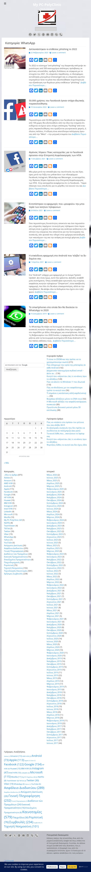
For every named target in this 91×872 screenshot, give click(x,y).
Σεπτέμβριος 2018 (55, 700)
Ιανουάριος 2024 (54, 523)
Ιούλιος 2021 (52, 604)
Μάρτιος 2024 (53, 517)
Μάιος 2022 (52, 576)
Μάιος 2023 (52, 545)
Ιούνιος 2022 (52, 573)
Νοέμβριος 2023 (54, 528)
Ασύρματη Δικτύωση (13, 545)
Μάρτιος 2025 (53, 486)
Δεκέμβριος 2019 (54, 658)
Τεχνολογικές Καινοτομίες (15, 571)
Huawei (7, 500)
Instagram (8, 506)
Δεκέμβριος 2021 (54, 590)
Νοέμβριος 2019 (54, 661)
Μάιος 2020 (52, 644)
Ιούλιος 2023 (52, 539)
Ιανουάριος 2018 (54, 723)
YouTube (8, 542)
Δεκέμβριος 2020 (54, 624)
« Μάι (6, 463)
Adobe (7, 477)
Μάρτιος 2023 (53, 551)
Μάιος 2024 (52, 511)
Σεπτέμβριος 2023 (55, 534)
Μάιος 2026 (52, 475)
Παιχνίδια (20, 817)
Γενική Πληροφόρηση (13, 551)
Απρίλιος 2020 (53, 647)
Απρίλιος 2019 (53, 681)
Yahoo (7, 539)
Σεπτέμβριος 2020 (55, 633)
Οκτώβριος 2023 (54, 531)
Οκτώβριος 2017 (54, 732)
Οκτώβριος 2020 (54, 630)
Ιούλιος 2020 (52, 638)
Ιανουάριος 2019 (54, 689)
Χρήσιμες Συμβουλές (13, 573)
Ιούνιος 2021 (52, 607)
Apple (6, 489)
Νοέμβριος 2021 (54, 593)
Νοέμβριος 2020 (54, 627)
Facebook (8, 491)
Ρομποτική (9, 565)
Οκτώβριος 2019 (54, 664)
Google (7, 494)
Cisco (32, 760)
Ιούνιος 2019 (52, 675)
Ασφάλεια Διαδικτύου (13, 548)
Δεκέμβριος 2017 (54, 726)
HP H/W (7, 497)
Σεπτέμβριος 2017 (55, 734)
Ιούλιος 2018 (52, 706)
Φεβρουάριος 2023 (55, 554)
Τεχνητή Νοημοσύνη (13, 568)
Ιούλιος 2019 (52, 672)
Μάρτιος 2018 (53, 717)
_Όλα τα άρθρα (11, 475)
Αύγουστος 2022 (54, 568)
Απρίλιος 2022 (53, 579)
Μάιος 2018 (52, 712)
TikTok (7, 528)
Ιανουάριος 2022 (54, 588)
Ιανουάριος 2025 (54, 491)
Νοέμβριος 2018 (54, 695)
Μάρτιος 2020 (53, 650)
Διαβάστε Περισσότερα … (46, 292)
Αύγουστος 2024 (54, 506)
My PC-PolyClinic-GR (13, 520)
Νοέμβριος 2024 (54, 497)
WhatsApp (8, 537)
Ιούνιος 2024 (52, 508)
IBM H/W (8, 503)
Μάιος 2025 (52, 480)
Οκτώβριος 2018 (54, 698)
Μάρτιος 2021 (53, 616)
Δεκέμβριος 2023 (54, 525)
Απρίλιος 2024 (53, 514)
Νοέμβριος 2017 (54, 729)
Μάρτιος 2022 (53, 582)
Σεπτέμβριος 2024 (55, 503)
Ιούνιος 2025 (52, 477)
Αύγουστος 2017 (54, 737)
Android (7, 486)
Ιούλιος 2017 (52, 740)
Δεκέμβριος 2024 (54, 494)
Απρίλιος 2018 (53, 715)
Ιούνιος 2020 (52, 641)
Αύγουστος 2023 (54, 537)
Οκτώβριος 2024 (54, 500)
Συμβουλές (21, 822)
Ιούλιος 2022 (52, 571)
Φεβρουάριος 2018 (55, 720)
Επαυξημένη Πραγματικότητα (17, 559)
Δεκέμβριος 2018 (54, 692)
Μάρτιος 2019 (53, 684)
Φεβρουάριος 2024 (55, 520)
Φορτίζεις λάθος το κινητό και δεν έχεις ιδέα (67, 445)
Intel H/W (8, 508)
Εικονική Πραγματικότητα (15, 556)
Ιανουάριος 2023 (54, 556)
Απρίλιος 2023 (53, 548)
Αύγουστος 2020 (54, 636)
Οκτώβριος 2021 (54, 596)
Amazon (7, 480)
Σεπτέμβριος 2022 (55, 565)
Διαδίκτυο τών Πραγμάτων (16, 554)
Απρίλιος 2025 (53, 483)
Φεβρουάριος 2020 (55, 652)
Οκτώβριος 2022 (54, 562)
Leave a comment (59, 52)
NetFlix (7, 523)
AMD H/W (8, 483)
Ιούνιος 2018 (52, 709)
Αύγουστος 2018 (54, 703)
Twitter (7, 531)
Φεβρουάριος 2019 (55, 686)
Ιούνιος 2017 (52, 743)
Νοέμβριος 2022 (54, 559)
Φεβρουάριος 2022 (55, 585)
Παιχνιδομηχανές (12, 562)
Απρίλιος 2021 (53, 613)
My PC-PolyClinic (47, 5)
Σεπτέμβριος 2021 (55, 599)
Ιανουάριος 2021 (54, 621)
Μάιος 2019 (52, 678)
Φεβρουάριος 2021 (55, 619)
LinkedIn (7, 511)
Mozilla (7, 517)
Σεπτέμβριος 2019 (55, 667)
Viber (6, 534)
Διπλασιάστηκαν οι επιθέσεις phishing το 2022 (53, 49)
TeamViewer (9, 525)
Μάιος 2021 (52, 610)
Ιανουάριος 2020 (54, 655)
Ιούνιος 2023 (52, 542)
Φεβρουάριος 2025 (55, 489)
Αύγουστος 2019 (54, 669)
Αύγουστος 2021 (54, 602)
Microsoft (8, 514)
